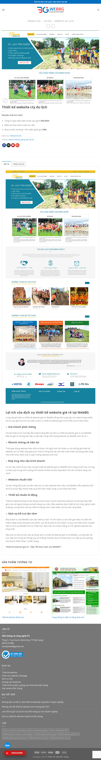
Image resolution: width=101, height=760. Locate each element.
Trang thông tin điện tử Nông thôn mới (68, 617)
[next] (99, 595)
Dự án (47, 21)
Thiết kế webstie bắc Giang (60, 738)
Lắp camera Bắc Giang (12, 688)
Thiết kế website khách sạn (13, 617)
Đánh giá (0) (18, 164)
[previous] (2, 595)
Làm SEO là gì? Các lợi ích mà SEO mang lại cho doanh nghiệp (30, 711)
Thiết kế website (9, 672)
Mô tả (6, 164)
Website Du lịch (64, 21)
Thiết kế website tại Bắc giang (45, 734)
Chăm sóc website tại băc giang (14, 730)
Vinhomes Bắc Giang (38, 685)
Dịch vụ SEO (7, 678)
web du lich (30, 139)
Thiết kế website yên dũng (38, 738)
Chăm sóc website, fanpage (14, 675)
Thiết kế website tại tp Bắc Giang (14, 738)
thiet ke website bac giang (37, 730)
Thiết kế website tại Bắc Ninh (68, 734)
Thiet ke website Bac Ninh (58, 730)
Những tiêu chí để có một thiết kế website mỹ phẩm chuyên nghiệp (33, 702)
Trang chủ (33, 21)
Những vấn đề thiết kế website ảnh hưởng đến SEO (25, 706)
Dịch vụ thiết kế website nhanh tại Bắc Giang (22, 716)
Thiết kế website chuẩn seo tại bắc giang (17, 734)
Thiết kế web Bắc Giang (58, 757)
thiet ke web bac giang (16, 139)
